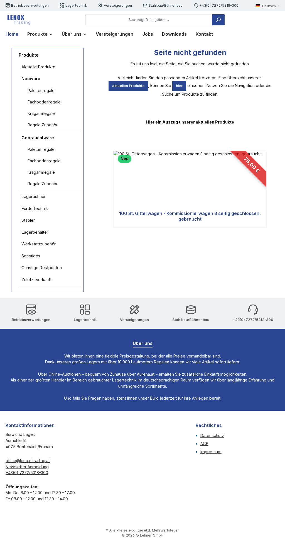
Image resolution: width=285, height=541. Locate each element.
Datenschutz (212, 435)
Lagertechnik (76, 5)
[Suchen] (218, 19)
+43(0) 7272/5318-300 (219, 5)
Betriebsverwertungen (30, 5)
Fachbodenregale (44, 102)
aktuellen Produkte (128, 86)
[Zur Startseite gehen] (18, 20)
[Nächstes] (267, 189)
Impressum (211, 451)
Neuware (30, 78)
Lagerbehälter (34, 232)
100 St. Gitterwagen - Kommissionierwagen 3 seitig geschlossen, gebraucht (190, 216)
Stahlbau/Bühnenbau (166, 5)
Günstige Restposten (41, 267)
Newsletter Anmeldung (27, 466)
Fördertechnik (34, 208)
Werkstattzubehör (38, 244)
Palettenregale (41, 90)
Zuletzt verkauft (36, 279)
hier (179, 86)
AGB (204, 443)
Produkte (29, 55)
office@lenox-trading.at (28, 460)
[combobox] (148, 19)
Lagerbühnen (33, 196)
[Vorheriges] (112, 189)
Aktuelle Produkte (38, 66)
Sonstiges (30, 256)
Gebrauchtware (37, 137)
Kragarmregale (41, 113)
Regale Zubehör (43, 124)
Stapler (28, 220)
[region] (190, 189)
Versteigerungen (118, 5)
